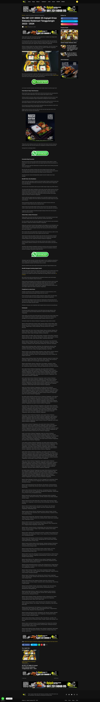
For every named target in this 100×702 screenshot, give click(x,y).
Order (77, 700)
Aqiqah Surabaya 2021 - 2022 (32, 700)
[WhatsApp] (39, 645)
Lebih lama (56, 678)
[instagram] (74, 695)
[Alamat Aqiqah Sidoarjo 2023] (69, 34)
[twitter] (69, 695)
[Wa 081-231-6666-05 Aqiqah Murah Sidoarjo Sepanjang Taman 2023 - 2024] (63, 54)
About (69, 700)
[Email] (44, 645)
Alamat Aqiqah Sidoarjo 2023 (68, 42)
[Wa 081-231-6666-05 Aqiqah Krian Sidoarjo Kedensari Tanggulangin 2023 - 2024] (30, 655)
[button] (77, 2)
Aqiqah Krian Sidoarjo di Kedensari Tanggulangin (35, 15)
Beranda (23, 15)
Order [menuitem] (49, 1)
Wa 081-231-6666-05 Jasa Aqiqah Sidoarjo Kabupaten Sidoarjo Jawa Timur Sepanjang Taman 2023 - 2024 (72, 48)
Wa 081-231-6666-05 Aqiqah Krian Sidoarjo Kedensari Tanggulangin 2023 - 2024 (30, 667)
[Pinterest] (42, 645)
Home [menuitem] (29, 1)
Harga (73, 700)
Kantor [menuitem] (53, 1)
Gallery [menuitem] (37, 1)
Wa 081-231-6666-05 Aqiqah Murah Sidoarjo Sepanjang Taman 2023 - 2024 (72, 54)
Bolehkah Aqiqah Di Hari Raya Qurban (50, 641)
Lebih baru (24, 678)
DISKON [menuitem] (58, 1)
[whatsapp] (77, 695)
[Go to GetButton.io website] (3, 700)
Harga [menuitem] (33, 1)
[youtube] (72, 695)
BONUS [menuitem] (63, 1)
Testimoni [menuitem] (44, 1)
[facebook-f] (66, 695)
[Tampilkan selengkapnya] (47, 645)
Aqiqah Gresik (55, 75)
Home (66, 700)
